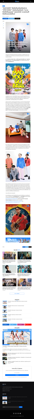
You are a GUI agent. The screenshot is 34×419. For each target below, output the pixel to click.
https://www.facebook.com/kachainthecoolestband (14, 201)
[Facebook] (3, 23)
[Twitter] (3, 26)
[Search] (30, 1)
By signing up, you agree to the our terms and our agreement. (17, 377)
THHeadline (20, 416)
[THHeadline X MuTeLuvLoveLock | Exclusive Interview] (4, 306)
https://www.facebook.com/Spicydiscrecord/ (13, 202)
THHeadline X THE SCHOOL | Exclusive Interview (15, 319)
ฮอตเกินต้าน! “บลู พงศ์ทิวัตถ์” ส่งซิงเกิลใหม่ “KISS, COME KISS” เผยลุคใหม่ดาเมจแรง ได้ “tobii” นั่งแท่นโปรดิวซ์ (8, 275)
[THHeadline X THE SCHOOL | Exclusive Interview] (4, 320)
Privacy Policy (22, 377)
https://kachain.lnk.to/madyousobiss (11, 198)
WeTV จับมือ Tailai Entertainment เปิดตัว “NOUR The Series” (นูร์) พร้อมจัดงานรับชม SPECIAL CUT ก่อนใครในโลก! (8, 261)
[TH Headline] (17, 1)
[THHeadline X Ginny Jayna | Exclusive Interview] (4, 311)
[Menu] (3, 1)
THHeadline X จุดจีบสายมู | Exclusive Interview (14, 314)
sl (3, 347)
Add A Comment (17, 293)
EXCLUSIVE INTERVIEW (6, 344)
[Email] (3, 28)
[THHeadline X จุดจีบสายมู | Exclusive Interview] (4, 315)
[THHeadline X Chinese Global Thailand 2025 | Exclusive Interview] (4, 302)
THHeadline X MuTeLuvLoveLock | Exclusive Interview (16, 305)
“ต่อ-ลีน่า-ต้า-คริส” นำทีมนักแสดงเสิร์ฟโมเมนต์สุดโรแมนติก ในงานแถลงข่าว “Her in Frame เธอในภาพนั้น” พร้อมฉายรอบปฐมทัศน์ (9, 288)
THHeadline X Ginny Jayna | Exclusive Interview (15, 310)
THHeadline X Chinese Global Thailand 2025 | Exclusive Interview (17, 301)
